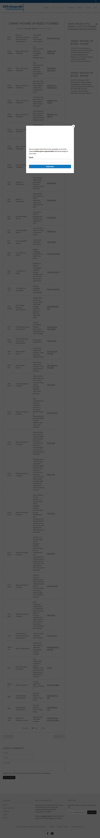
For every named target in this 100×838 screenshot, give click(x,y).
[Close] (73, 126)
